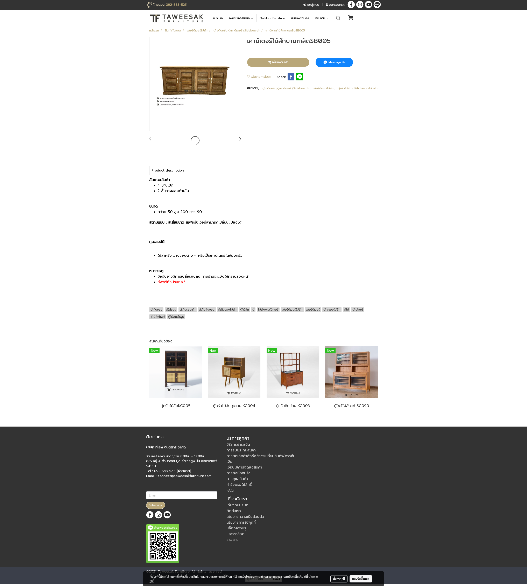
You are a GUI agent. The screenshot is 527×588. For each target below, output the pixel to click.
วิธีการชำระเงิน (238, 444)
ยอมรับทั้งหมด (361, 579)
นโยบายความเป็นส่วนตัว (245, 517)
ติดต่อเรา (233, 511)
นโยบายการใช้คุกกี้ (241, 522)
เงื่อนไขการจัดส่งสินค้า (244, 467)
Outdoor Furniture (272, 18)
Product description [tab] (168, 170)
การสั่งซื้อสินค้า (238, 473)
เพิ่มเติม (320, 18)
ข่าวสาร (232, 540)
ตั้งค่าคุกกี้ (339, 579)
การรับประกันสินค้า (241, 450)
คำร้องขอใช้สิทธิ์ (239, 484)
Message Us (336, 62)
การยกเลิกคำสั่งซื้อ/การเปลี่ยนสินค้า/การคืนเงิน (260, 458)
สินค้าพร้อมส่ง (300, 18)
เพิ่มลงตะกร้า (279, 62)
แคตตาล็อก (235, 534)
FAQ (230, 490)
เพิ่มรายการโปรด (260, 77)
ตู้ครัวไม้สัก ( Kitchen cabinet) (358, 88)
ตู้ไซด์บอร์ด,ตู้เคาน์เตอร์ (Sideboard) (286, 88)
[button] (338, 18)
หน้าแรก (218, 18)
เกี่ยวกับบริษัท (237, 505)
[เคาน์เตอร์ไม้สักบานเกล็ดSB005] (195, 84)
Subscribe (155, 505)
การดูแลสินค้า (237, 479)
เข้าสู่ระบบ (312, 5)
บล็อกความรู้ (236, 528)
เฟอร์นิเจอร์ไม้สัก (240, 18)
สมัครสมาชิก (336, 5)
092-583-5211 (176, 4)
